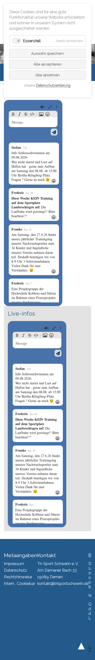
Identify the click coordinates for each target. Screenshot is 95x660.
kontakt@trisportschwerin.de (62, 583)
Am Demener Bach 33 (57, 570)
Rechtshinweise (18, 577)
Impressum (14, 563)
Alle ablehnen (48, 75)
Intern (9, 583)
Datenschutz (15, 570)
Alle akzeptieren (48, 64)
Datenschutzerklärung (53, 85)
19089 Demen (50, 577)
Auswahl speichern (47, 53)
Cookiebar (26, 583)
